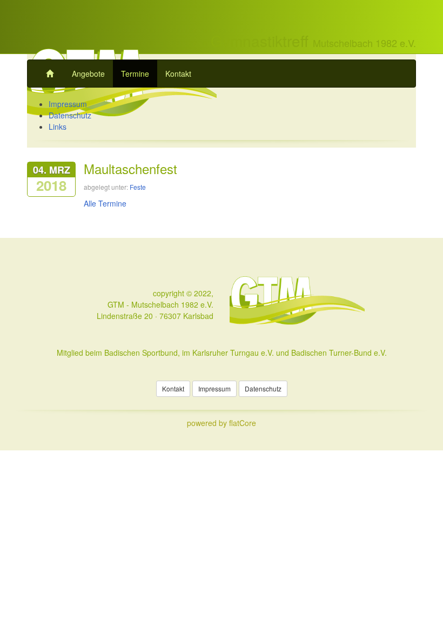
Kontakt (178, 73)
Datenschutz (70, 115)
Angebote (88, 73)
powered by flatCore (221, 422)
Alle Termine (105, 203)
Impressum (68, 103)
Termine (135, 73)
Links (57, 126)
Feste (138, 186)
